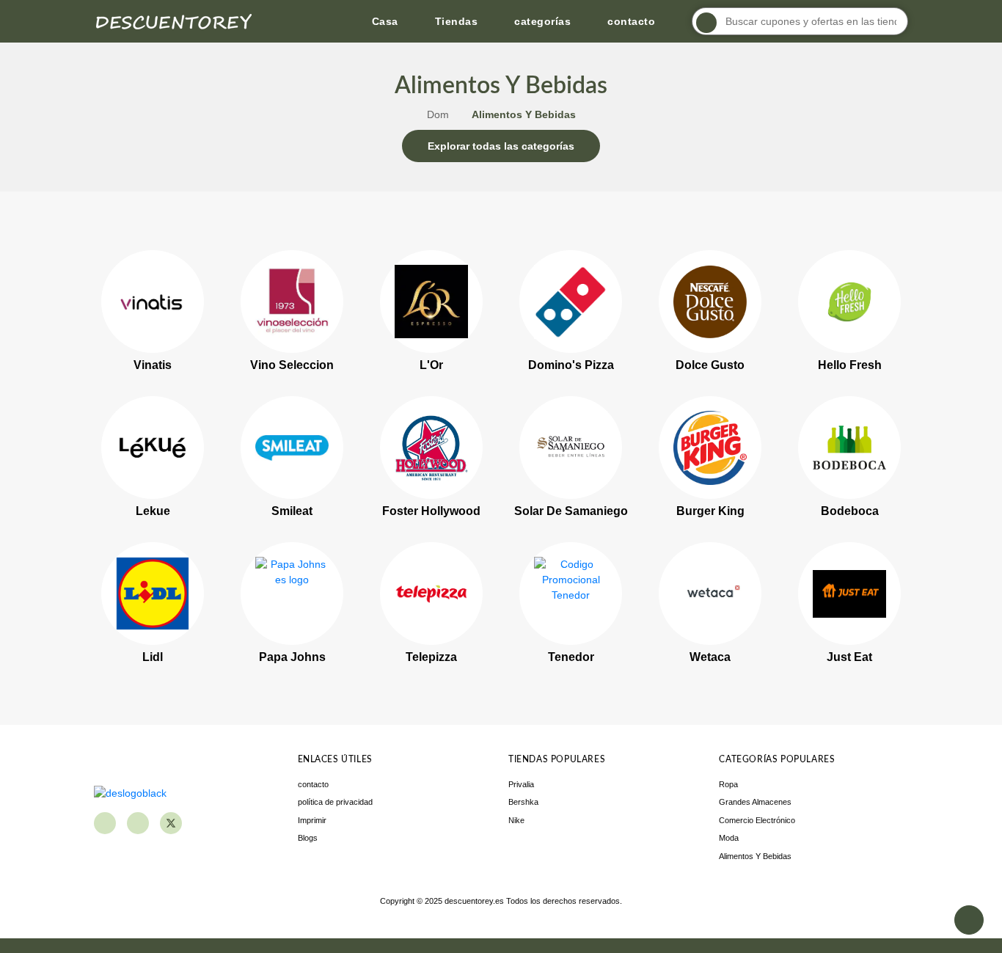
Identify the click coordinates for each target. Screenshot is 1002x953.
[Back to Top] (969, 920)
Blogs (308, 837)
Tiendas (456, 21)
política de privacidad (335, 801)
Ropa (728, 784)
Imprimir (312, 820)
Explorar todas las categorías (501, 146)
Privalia (521, 784)
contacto (631, 21)
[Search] (706, 22)
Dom (438, 114)
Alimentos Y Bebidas (755, 856)
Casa (385, 21)
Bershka (523, 801)
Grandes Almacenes (755, 801)
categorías (542, 21)
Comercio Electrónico (757, 820)
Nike (516, 820)
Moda (729, 837)
